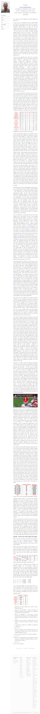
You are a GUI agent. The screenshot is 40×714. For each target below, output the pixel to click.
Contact (21, 661)
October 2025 (35, 674)
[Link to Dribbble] (37, 712)
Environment (28, 663)
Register (21, 672)
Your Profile (22, 676)
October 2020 (35, 691)
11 (29, 480)
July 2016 (34, 705)
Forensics (28, 665)
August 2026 (35, 659)
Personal (27, 668)
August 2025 (35, 678)
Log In (21, 665)
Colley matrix (21, 236)
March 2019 (35, 695)
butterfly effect (20, 386)
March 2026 (35, 665)
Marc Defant (32, 648)
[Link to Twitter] (35, 712)
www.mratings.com (31, 226)
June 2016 (34, 706)
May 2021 (34, 688)
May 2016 (34, 707)
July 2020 (34, 693)
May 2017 (34, 699)
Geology (27, 667)
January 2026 (35, 668)
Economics (28, 662)
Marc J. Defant (19, 712)
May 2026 (34, 662)
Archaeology (28, 659)
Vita (20, 675)
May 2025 (34, 679)
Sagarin (35, 416)
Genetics (27, 666)
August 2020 (35, 692)
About (21, 659)
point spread (21, 453)
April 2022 (34, 687)
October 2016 (35, 700)
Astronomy (28, 660)
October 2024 (35, 682)
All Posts (21, 660)
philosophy (28, 669)
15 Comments (25, 648)
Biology (27, 661)
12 (20, 592)
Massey (14, 282)
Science (27, 672)
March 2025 (35, 680)
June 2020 (34, 694)
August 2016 (35, 704)
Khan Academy (23, 543)
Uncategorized (28, 675)
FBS (16, 342)
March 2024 (35, 686)
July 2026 (34, 660)
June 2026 (34, 661)
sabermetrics (21, 310)
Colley (34, 281)
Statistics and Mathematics (25, 7)
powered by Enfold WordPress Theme (26, 712)
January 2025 (35, 681)
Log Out (21, 666)
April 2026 (34, 663)
